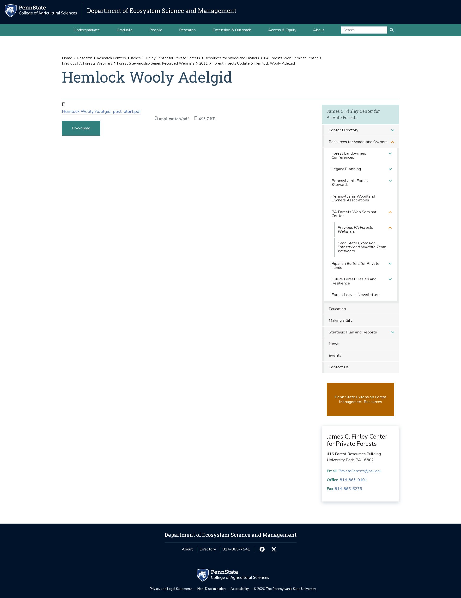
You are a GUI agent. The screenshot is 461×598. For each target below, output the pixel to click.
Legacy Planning (346, 169)
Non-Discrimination (211, 588)
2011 (203, 63)
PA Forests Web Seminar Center (291, 58)
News (334, 343)
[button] (392, 130)
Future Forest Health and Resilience (354, 281)
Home (67, 58)
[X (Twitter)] (273, 549)
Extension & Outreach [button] (231, 30)
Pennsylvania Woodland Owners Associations (353, 198)
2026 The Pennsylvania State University (285, 588)
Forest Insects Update (231, 63)
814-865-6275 (348, 488)
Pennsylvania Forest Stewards (350, 182)
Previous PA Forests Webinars (87, 63)
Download (81, 128)
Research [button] (187, 30)
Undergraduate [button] (86, 30)
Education (337, 309)
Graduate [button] (125, 30)
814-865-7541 (236, 550)
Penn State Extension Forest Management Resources (361, 399)
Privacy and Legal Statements (171, 588)
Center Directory (343, 130)
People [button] (155, 30)
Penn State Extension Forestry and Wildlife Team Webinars (362, 247)
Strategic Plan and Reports (353, 332)
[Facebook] (262, 549)
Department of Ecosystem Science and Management (161, 11)
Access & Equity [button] (282, 30)
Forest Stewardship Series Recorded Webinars (155, 63)
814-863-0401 (353, 480)
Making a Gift (340, 320)
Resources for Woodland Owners (232, 58)
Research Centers (111, 58)
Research (84, 58)
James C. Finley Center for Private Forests (165, 58)
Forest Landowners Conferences (349, 155)
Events (335, 355)
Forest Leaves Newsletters (356, 294)
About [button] (318, 30)
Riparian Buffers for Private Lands (355, 265)
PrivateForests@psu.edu (360, 471)
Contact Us (339, 367)
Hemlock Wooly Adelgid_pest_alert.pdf (101, 111)
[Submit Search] (391, 30)
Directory (208, 549)
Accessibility (239, 588)
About (187, 549)
